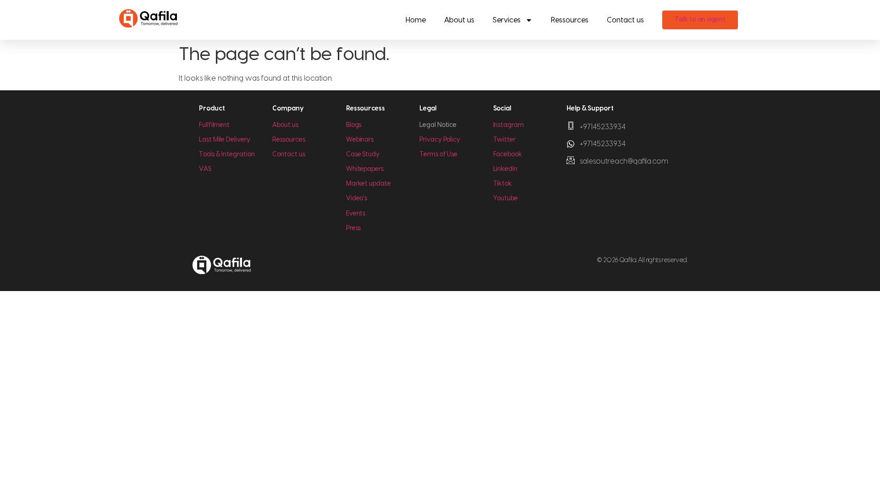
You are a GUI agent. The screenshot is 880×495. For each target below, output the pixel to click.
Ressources (569, 20)
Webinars (360, 140)
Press (353, 228)
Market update (368, 184)
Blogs (354, 125)
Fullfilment (214, 125)
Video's (356, 198)
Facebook (507, 154)
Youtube (505, 198)
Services (507, 20)
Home (416, 20)
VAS (205, 169)
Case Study (363, 154)
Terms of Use (438, 154)
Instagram (508, 125)
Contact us (625, 20)
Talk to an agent (700, 19)
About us (459, 20)
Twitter (504, 140)
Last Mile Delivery (224, 140)
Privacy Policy (439, 140)
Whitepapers (365, 169)
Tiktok (502, 184)
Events (356, 213)
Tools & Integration (226, 154)
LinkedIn (505, 169)
